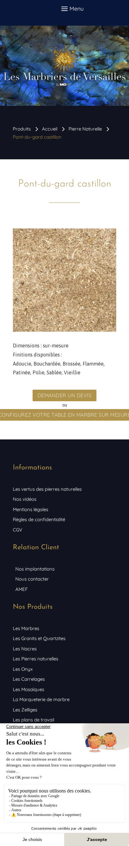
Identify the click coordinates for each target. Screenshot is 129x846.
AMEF (21, 589)
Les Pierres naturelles (35, 659)
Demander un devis (65, 395)
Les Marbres (26, 628)
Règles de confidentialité (39, 519)
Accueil (49, 129)
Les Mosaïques (28, 689)
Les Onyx (23, 669)
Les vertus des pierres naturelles (47, 489)
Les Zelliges (25, 710)
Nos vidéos (24, 499)
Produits (22, 129)
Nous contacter (32, 579)
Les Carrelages (29, 679)
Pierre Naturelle (85, 129)
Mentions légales (30, 509)
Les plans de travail (33, 720)
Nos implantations (34, 569)
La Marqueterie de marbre (41, 699)
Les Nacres (25, 649)
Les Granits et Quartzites (39, 638)
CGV (17, 530)
